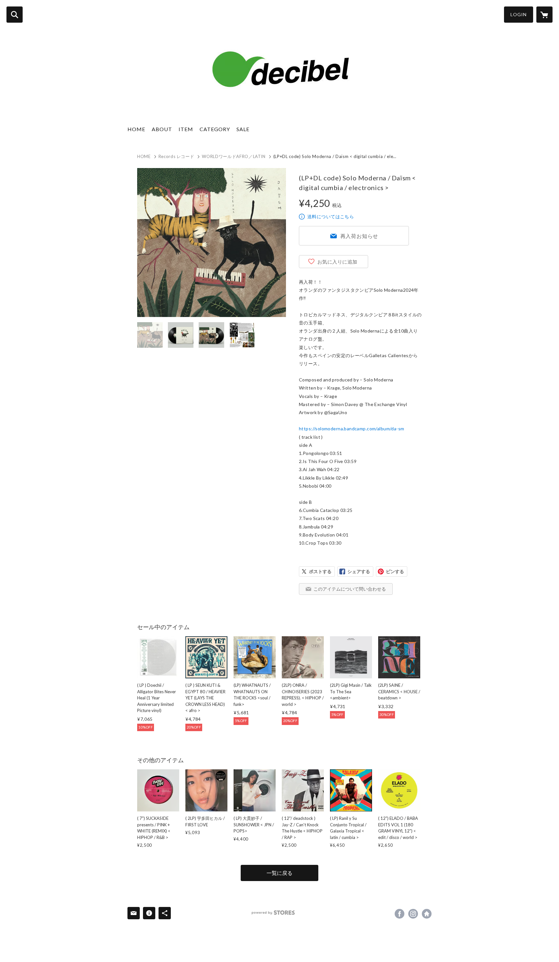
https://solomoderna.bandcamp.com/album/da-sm (351, 428)
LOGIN (518, 14)
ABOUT (162, 129)
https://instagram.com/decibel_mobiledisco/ (413, 914)
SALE (242, 129)
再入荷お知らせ (359, 236)
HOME (136, 129)
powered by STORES (273, 912)
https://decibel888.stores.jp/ (427, 914)
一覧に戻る (279, 873)
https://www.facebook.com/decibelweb (399, 914)
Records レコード (176, 156)
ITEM (186, 129)
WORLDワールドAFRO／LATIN (233, 156)
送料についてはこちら (330, 216)
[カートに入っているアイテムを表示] (544, 14)
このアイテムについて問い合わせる (349, 589)
